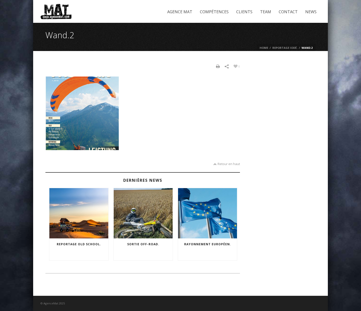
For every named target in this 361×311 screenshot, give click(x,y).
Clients (244, 11)
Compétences (214, 11)
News (311, 11)
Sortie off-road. (143, 244)
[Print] (218, 66)
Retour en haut (229, 164)
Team (265, 11)
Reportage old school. (79, 244)
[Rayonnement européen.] (207, 213)
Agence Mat (179, 11)
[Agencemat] (56, 11)
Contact (288, 11)
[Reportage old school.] (78, 213)
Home (264, 48)
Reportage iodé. (284, 48)
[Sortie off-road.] (143, 213)
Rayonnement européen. (207, 244)
